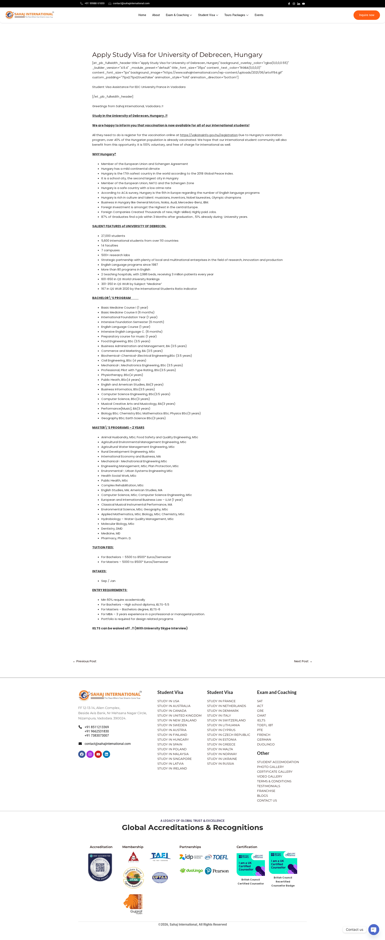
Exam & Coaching (177, 15)
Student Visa (206, 15)
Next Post (303, 661)
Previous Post (84, 661)
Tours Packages (234, 15)
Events (259, 15)
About (156, 15)
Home (142, 15)
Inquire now (366, 15)
